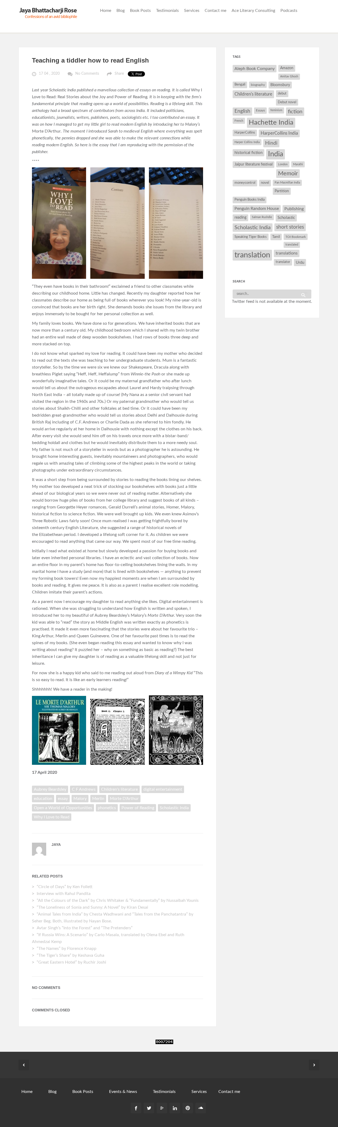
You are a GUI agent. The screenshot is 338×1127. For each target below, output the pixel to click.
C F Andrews (84, 789)
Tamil (276, 237)
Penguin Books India (249, 199)
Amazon (286, 68)
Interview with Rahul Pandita (64, 894)
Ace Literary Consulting (253, 10)
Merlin (98, 798)
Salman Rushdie (262, 217)
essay (63, 798)
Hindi (271, 143)
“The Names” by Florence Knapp (66, 948)
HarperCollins (244, 132)
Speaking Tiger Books (250, 237)
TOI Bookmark (295, 236)
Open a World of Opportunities (63, 808)
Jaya (56, 844)
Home (105, 10)
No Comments (87, 74)
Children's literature (119, 789)
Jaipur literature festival (253, 164)
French (238, 120)
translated (291, 244)
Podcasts (288, 10)
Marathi (298, 164)
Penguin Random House (256, 208)
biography (258, 84)
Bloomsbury (280, 85)
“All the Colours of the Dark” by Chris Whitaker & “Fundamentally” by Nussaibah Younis (118, 900)
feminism (276, 110)
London (283, 164)
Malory (80, 798)
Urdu (300, 263)
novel (265, 183)
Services (191, 10)
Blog (120, 10)
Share (119, 74)
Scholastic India (174, 808)
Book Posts (140, 10)
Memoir (288, 173)
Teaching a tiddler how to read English (90, 60)
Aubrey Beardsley (50, 789)
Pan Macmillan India (287, 182)
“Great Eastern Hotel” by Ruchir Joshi (71, 962)
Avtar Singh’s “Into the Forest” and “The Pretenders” (85, 928)
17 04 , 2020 (49, 74)
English (242, 111)
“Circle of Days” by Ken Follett (64, 887)
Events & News (123, 1092)
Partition (282, 191)
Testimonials (167, 10)
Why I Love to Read (51, 817)
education (43, 798)
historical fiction (248, 153)
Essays (260, 110)
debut (282, 93)
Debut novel (287, 102)
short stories (290, 227)
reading (240, 217)
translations (287, 253)
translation (252, 255)
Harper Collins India (247, 142)
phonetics (107, 808)
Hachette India (271, 122)
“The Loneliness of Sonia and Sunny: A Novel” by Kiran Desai (93, 907)
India (275, 154)
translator (283, 262)
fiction (295, 111)
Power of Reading (137, 808)
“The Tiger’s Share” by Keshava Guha (70, 955)
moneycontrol (244, 183)
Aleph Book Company (254, 69)
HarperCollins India (279, 133)
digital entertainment (162, 789)
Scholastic (286, 218)
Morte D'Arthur (124, 798)
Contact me (215, 10)
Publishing (294, 209)
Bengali (239, 84)
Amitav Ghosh (289, 76)
